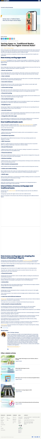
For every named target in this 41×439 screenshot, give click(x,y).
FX (1, 426)
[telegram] (12, 38)
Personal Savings (4, 40)
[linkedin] (6, 38)
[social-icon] (32, 437)
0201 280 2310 (26, 418)
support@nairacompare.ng (29, 420)
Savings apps (3, 60)
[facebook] (1, 38)
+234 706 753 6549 (27, 417)
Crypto (2, 428)
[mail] (10, 38)
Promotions (3, 430)
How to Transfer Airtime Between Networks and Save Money (27, 402)
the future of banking (27, 260)
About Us (14, 417)
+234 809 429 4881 (35, 417)
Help (7, 420)
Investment (3, 424)
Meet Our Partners (14, 419)
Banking (2, 422)
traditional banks (11, 190)
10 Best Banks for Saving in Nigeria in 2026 (23, 390)
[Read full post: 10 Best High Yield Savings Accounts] (8, 369)
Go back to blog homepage (7, 7)
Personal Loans (2, 418)
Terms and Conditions (20, 418)
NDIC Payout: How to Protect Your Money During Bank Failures (27, 377)
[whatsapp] (8, 38)
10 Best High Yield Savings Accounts (22, 368)
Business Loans (2, 421)
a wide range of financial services (26, 124)
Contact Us (14, 422)
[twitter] (4, 38)
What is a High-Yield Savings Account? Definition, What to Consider (26, 359)
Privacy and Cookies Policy (19, 422)
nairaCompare (4, 324)
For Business (8, 418)
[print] (14, 38)
